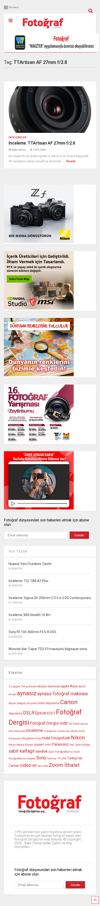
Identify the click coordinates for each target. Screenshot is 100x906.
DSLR (28, 713)
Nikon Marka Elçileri (21, 744)
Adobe (33, 686)
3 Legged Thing (18, 686)
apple (65, 686)
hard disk (19, 731)
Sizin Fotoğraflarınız (60, 751)
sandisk (41, 751)
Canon (69, 702)
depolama (15, 713)
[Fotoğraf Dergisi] (40, 30)
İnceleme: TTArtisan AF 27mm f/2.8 (42, 143)
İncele (71, 161)
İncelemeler (18, 137)
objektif (39, 744)
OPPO (48, 744)
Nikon (78, 737)
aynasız (27, 693)
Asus (74, 686)
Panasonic (60, 744)
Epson (40, 713)
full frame (74, 723)
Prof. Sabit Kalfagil (80, 744)
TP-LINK (62, 758)
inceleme (34, 730)
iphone (74, 731)
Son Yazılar (18, 551)
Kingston (28, 738)
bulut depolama (48, 703)
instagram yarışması (57, 731)
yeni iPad (43, 766)
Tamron (52, 758)
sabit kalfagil (21, 751)
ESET (51, 713)
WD (34, 766)
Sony (41, 758)
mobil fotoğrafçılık (56, 738)
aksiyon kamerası (48, 686)
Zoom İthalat (64, 765)
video (25, 765)
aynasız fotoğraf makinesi (62, 693)
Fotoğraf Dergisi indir (49, 723)
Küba (38, 738)
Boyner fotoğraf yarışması (23, 703)
